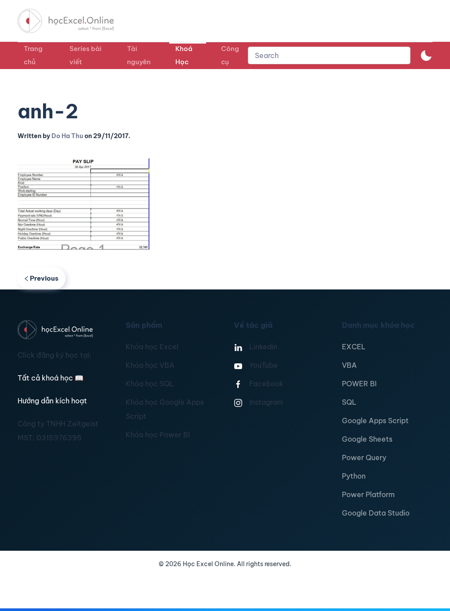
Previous (44, 278)
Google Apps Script (375, 420)
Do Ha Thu (67, 136)
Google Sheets (367, 439)
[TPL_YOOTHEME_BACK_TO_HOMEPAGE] (74, 21)
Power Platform (368, 494)
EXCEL (354, 346)
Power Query (364, 457)
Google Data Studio (376, 513)
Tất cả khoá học (50, 377)
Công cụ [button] (230, 55)
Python (354, 476)
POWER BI (359, 383)
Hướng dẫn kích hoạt (52, 400)
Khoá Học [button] (183, 55)
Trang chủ (33, 55)
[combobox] (329, 55)
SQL (349, 402)
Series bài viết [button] (85, 55)
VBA (349, 365)
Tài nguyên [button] (139, 55)
